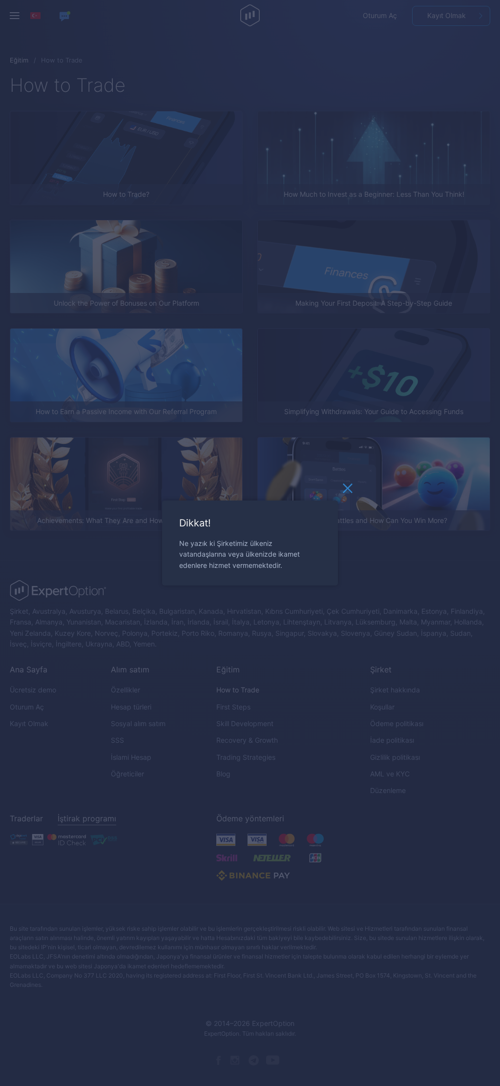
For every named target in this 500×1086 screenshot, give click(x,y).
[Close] (347, 490)
